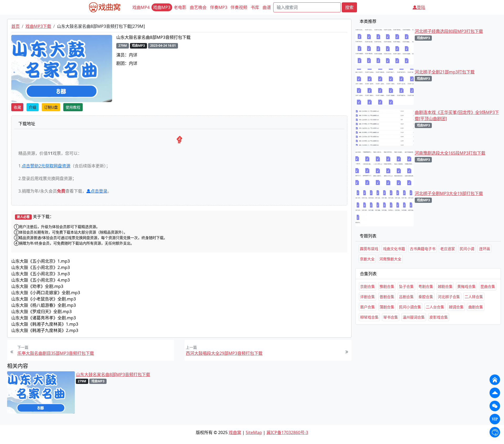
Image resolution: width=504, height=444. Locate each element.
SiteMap (254, 432)
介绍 (32, 107)
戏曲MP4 (141, 7)
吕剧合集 (406, 296)
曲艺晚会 (198, 7)
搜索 (349, 7)
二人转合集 (474, 296)
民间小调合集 (410, 306)
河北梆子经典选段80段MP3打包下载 (449, 31)
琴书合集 (390, 317)
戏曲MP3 (161, 7)
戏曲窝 (235, 432)
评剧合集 (367, 296)
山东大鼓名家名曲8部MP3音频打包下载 (113, 374)
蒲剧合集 (387, 306)
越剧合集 (445, 286)
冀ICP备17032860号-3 (287, 432)
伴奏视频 (238, 7)
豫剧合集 (387, 286)
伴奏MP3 (218, 7)
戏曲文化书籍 (394, 248)
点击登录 (99, 191)
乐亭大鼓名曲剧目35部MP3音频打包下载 (55, 353)
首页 (15, 26)
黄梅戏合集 (466, 286)
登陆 (421, 7)
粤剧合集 (425, 286)
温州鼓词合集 (414, 317)
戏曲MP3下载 (38, 26)
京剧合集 (367, 286)
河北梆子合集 (449, 296)
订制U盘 (51, 107)
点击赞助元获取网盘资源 (46, 166)
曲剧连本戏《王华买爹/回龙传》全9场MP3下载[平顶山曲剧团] (457, 115)
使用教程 (73, 107)
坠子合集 (406, 286)
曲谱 (266, 7)
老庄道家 (447, 248)
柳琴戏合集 (369, 317)
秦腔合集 (425, 296)
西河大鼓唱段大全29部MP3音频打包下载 (224, 353)
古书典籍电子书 (422, 248)
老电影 (180, 7)
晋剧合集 (387, 296)
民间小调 (467, 248)
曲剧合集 (475, 306)
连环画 (484, 248)
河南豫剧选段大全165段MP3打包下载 (450, 153)
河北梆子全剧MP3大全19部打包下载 (449, 193)
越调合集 (456, 306)
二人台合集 (435, 306)
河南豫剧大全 (390, 258)
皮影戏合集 (438, 317)
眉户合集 (367, 306)
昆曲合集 (487, 286)
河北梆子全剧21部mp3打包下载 (445, 72)
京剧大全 (367, 258)
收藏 (17, 107)
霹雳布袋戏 (369, 248)
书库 (255, 7)
